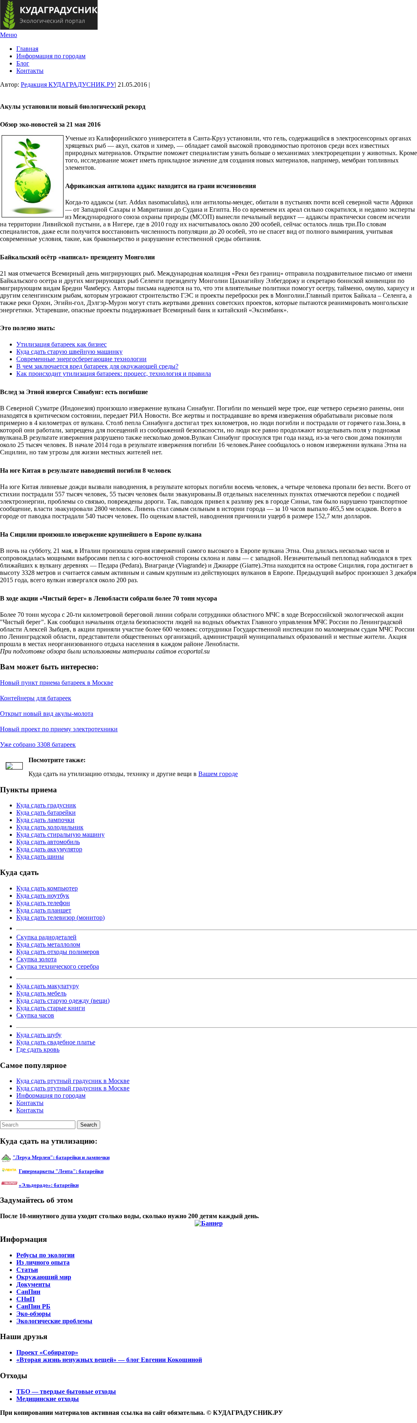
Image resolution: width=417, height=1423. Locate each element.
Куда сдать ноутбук (42, 895)
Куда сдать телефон (43, 902)
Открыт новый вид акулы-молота (46, 713)
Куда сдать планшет (43, 910)
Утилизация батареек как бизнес (61, 344)
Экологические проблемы (54, 1321)
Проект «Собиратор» (47, 1352)
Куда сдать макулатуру (47, 985)
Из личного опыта (43, 1262)
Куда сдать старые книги (50, 1007)
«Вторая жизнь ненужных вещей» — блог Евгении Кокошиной (109, 1359)
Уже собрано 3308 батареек (38, 744)
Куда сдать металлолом (48, 944)
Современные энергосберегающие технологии (81, 358)
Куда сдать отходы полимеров (57, 951)
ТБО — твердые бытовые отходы (66, 1391)
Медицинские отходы (47, 1398)
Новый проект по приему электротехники (59, 729)
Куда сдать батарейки (46, 812)
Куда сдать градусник (46, 805)
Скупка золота (36, 959)
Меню (8, 34)
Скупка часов (35, 1015)
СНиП (25, 1299)
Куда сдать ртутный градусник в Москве (72, 1080)
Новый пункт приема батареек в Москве (56, 682)
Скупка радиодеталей (46, 937)
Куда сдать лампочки (45, 819)
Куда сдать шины (40, 856)
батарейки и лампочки (61, 1157)
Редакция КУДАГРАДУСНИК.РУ (68, 84)
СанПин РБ (33, 1306)
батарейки (79, 1171)
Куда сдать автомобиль (48, 841)
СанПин (28, 1291)
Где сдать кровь (37, 1049)
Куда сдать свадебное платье (55, 1042)
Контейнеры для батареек (35, 698)
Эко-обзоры (33, 1313)
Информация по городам (51, 56)
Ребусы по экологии (45, 1255)
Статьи (27, 1269)
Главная (27, 48)
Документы (33, 1284)
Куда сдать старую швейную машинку (69, 351)
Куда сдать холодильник (49, 827)
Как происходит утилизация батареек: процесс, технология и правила (113, 373)
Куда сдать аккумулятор (49, 849)
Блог (22, 63)
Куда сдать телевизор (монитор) (60, 917)
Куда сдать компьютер (47, 888)
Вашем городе (218, 773)
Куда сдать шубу (38, 1034)
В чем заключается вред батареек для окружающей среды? (97, 366)
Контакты (30, 70)
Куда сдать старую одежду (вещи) (63, 1000)
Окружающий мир (43, 1277)
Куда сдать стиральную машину (60, 834)
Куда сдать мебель (41, 993)
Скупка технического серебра (57, 966)
